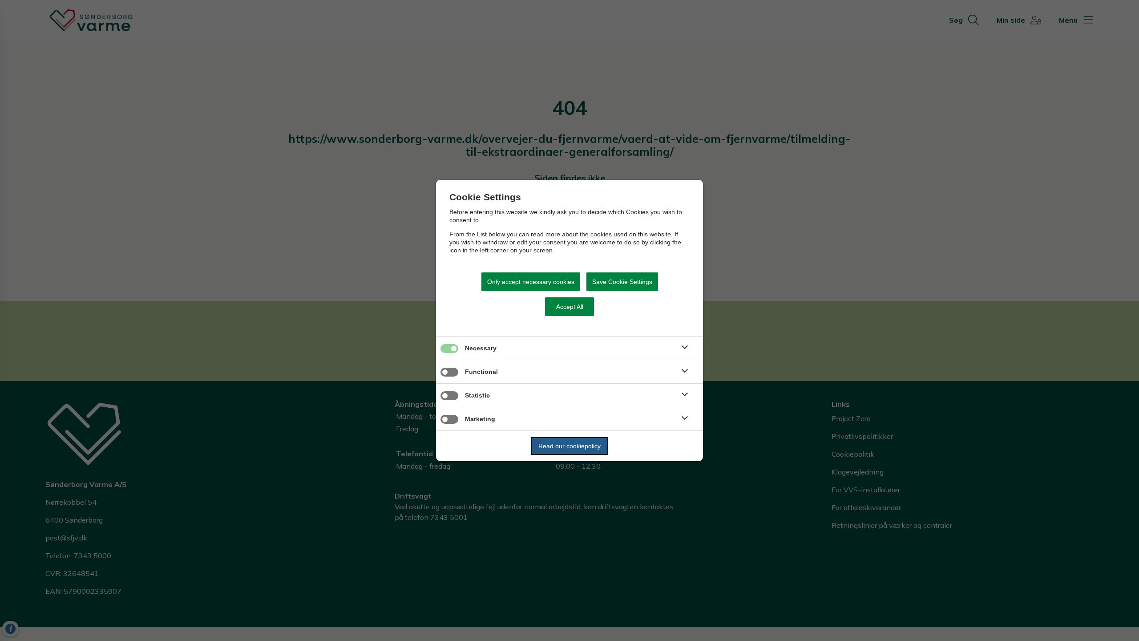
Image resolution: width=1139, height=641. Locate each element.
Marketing (480, 418)
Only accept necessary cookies (530, 281)
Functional (481, 371)
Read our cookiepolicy (569, 446)
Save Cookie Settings (622, 281)
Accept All (569, 306)
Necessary (481, 348)
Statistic (477, 395)
